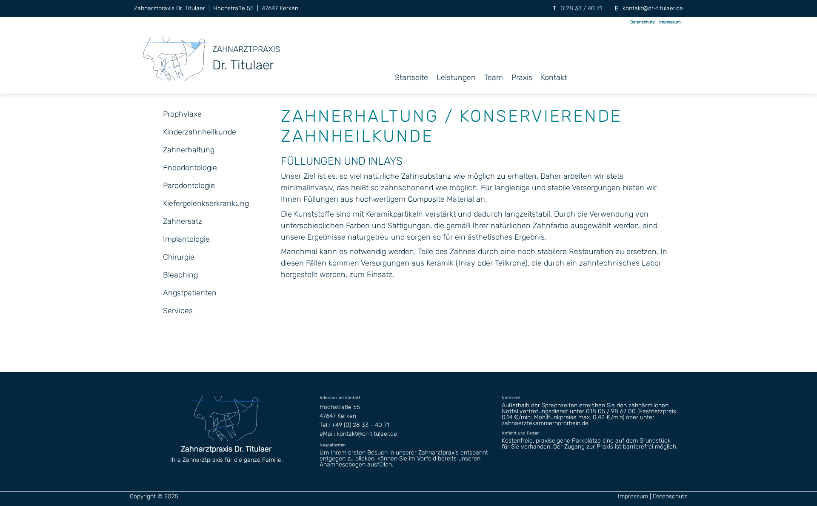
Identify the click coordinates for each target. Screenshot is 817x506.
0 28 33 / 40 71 (581, 8)
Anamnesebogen (343, 464)
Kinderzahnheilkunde (199, 132)
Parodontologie (189, 185)
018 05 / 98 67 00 (611, 411)
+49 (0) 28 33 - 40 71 (360, 425)
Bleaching (180, 275)
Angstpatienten (190, 292)
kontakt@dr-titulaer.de (653, 8)
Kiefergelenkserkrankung (206, 203)
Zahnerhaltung (188, 149)
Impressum (670, 22)
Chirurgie (178, 257)
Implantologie (186, 239)
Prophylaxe (182, 114)
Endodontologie (190, 167)
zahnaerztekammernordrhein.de (545, 423)
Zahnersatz (182, 221)
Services (178, 310)
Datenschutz (642, 22)
